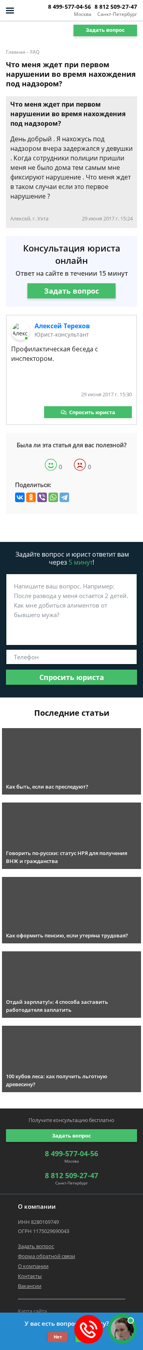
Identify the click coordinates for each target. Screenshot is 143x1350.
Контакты (30, 1276)
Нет (58, 1337)
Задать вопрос (105, 29)
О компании (33, 1266)
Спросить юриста (92, 412)
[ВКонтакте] (20, 497)
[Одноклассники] (31, 497)
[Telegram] (64, 497)
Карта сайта (32, 1311)
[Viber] (42, 497)
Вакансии (29, 1286)
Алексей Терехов (62, 325)
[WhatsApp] (53, 497)
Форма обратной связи (46, 1256)
